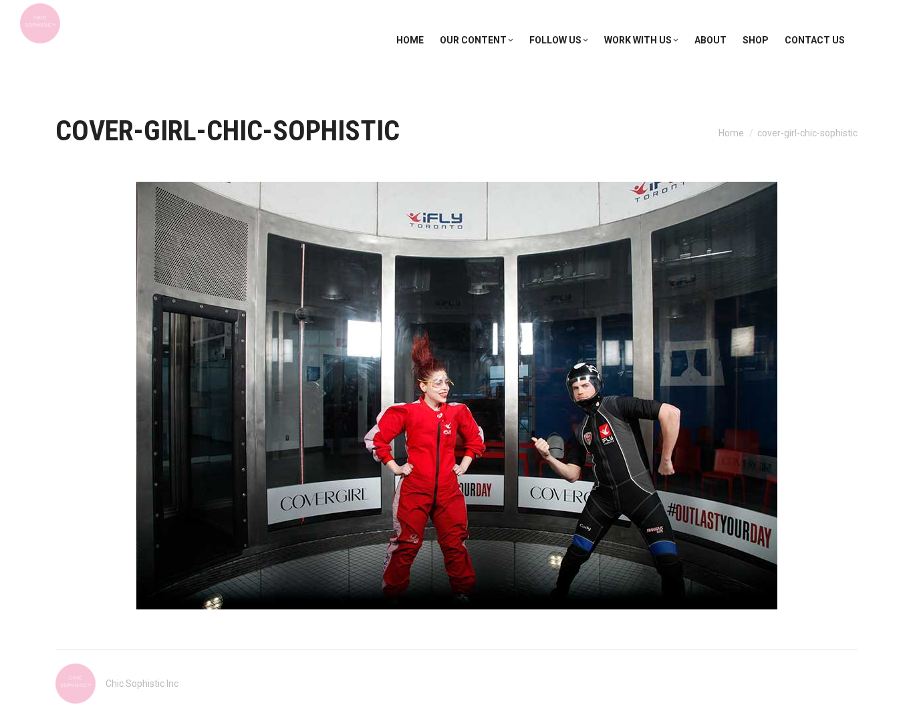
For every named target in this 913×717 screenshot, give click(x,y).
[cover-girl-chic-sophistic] (456, 395)
